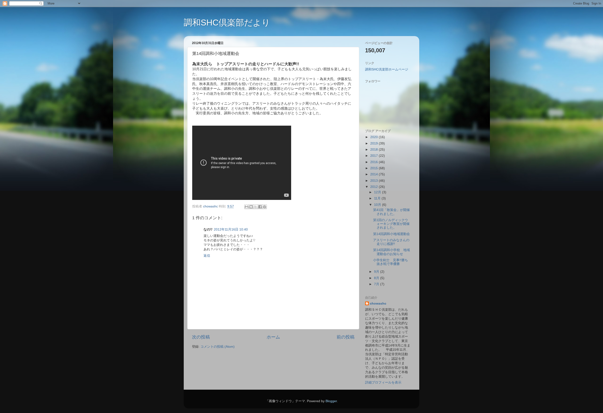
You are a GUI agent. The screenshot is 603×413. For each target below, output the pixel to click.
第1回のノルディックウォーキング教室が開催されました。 (391, 223)
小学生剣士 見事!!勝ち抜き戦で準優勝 (390, 262)
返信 (207, 255)
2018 (374, 149)
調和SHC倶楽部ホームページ (386, 69)
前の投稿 (345, 337)
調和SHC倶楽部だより (227, 22)
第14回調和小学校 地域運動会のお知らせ (391, 252)
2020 (374, 137)
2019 (374, 143)
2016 (374, 162)
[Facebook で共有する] (260, 206)
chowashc (378, 303)
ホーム (273, 337)
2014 (374, 174)
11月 (378, 198)
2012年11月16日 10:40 (231, 229)
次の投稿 (201, 337)
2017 (374, 155)
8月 (377, 278)
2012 (374, 187)
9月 (377, 271)
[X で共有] (255, 206)
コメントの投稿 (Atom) (217, 346)
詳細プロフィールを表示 (383, 382)
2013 (374, 180)
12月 (378, 192)
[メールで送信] (246, 206)
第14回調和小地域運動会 (391, 234)
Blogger (331, 401)
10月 (378, 204)
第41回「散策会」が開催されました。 (391, 211)
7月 (377, 284)
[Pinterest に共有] (264, 206)
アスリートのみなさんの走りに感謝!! (391, 242)
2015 (374, 168)
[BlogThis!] (251, 206)
